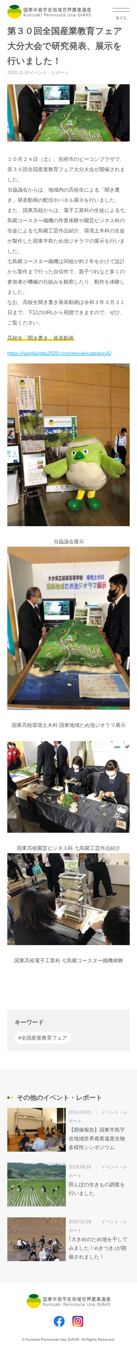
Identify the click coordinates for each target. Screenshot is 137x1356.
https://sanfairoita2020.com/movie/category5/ (59, 353)
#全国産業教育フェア (42, 1038)
